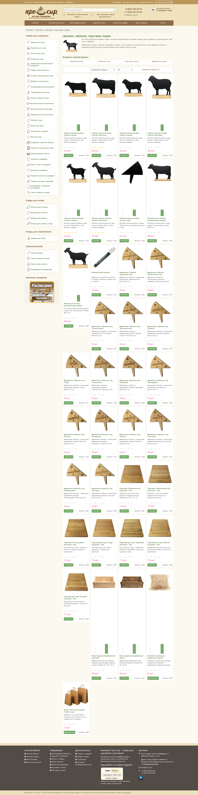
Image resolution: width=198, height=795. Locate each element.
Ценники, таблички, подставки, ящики (53, 30)
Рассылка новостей (34, 762)
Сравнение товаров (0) (150, 69)
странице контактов (150, 764)
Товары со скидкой (84, 754)
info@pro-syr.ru (146, 767)
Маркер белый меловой (101, 272)
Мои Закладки (32, 759)
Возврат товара (83, 756)
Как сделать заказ (58, 770)
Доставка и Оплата (130, 2)
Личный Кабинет (33, 754)
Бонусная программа (60, 764)
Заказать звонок (132, 15)
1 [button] (78, 126)
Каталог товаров (58, 759)
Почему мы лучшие (146, 2)
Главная (29, 30)
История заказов (33, 756)
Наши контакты (57, 762)
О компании (81, 759)
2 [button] (106, 648)
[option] (76, 87)
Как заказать (116, 2)
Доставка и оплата (59, 767)
